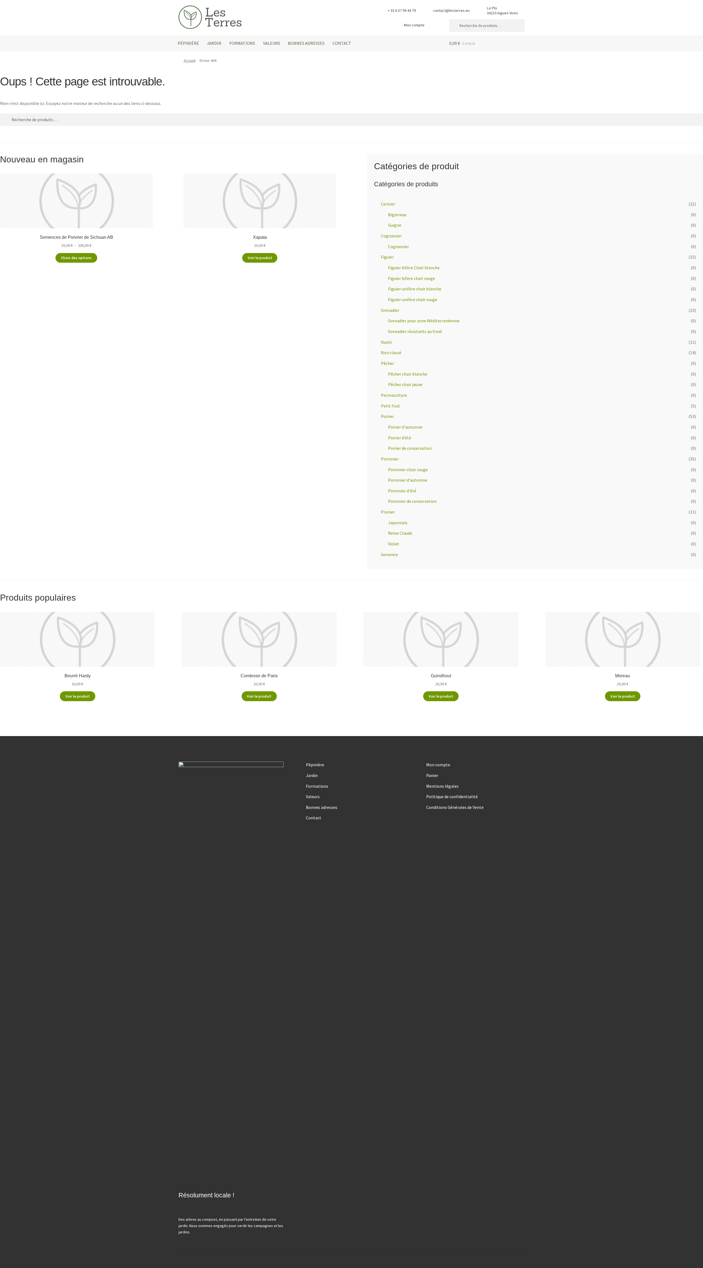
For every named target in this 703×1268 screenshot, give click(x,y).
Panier (432, 775)
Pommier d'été (402, 490)
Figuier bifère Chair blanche (414, 267)
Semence (389, 554)
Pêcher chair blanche (407, 374)
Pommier (390, 459)
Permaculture (394, 395)
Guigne (394, 225)
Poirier (387, 416)
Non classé (391, 352)
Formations (242, 43)
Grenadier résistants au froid (415, 331)
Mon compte (414, 25)
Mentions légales (442, 786)
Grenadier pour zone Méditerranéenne (423, 320)
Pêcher (387, 363)
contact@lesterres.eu (451, 10)
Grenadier (390, 310)
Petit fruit (390, 406)
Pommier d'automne (407, 480)
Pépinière (188, 43)
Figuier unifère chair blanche (414, 289)
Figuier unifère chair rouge (412, 299)
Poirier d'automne (405, 427)
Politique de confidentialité (452, 796)
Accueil (190, 60)
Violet (393, 543)
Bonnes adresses (306, 43)
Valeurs (271, 43)
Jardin (214, 43)
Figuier (387, 257)
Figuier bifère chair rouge (411, 278)
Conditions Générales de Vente (455, 807)
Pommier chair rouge (408, 469)
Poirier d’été (399, 437)
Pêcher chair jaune (405, 384)
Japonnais (398, 522)
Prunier (388, 512)
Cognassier (391, 235)
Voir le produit (260, 257)
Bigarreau (397, 214)
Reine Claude (400, 533)
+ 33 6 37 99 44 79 (402, 10)
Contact (342, 43)
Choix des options (76, 257)
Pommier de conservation (412, 501)
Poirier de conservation (410, 448)
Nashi (386, 342)
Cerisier (388, 204)
